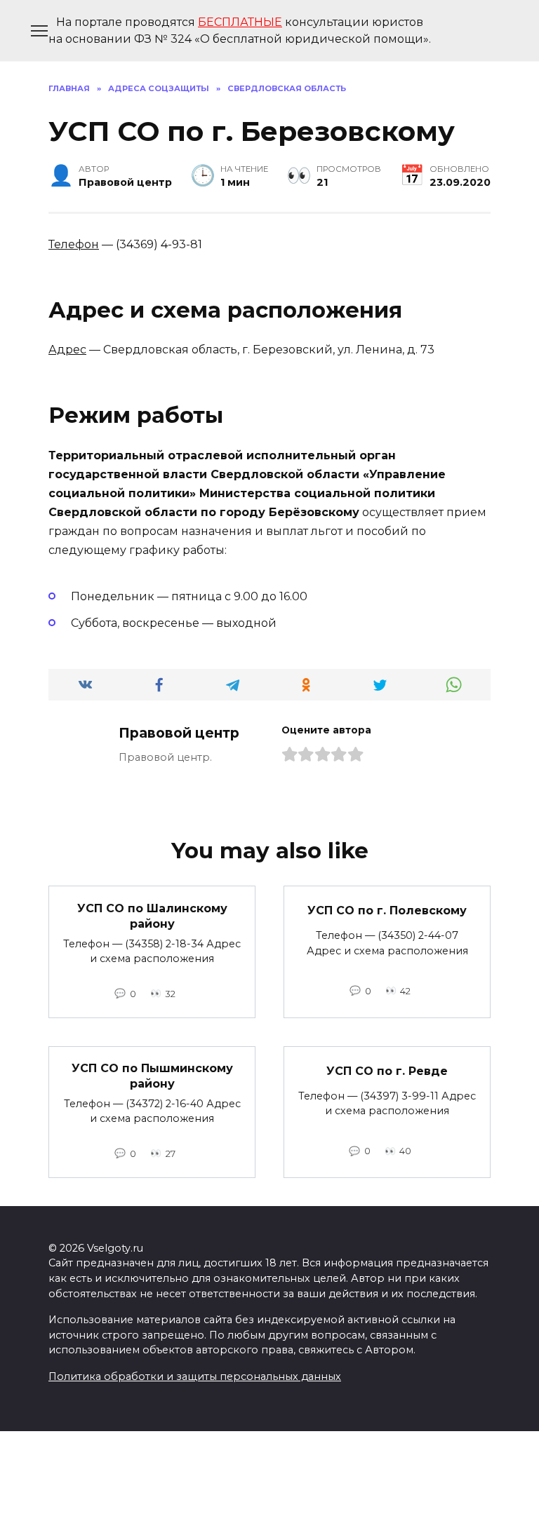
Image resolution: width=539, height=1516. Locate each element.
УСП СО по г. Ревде (387, 1070)
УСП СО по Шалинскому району (152, 915)
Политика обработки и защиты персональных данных (194, 1376)
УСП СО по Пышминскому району (152, 1076)
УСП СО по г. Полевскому (387, 910)
